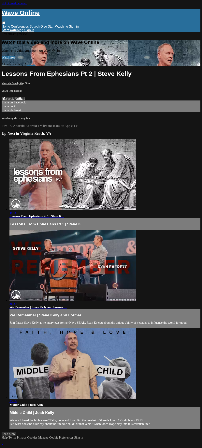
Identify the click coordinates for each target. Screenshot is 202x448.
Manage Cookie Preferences (56, 437)
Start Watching (58, 26)
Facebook (8, 98)
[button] (3, 22)
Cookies (32, 437)
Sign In (29, 30)
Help (5, 437)
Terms (12, 437)
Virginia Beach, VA (12, 83)
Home (6, 26)
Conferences (20, 26)
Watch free (8, 57)
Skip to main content (14, 3)
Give (43, 26)
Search (35, 26)
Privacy (22, 437)
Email (21, 98)
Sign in (74, 26)
